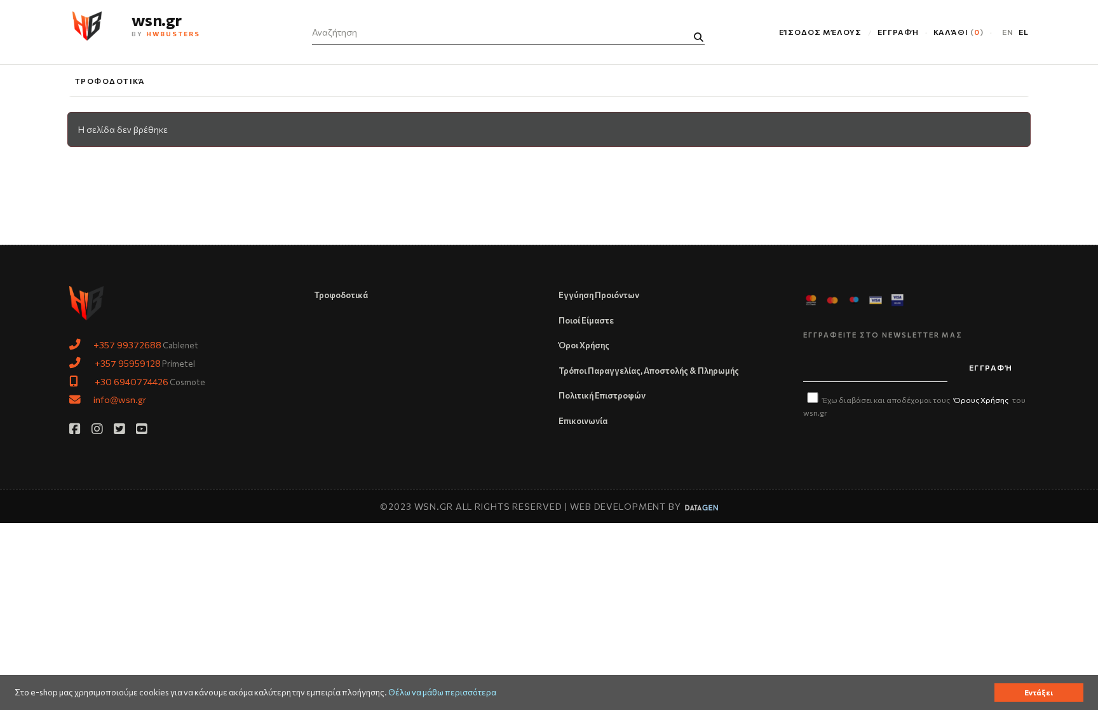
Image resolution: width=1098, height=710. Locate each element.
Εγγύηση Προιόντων (599, 295)
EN (1007, 31)
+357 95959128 (128, 363)
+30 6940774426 (131, 381)
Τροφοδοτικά (110, 80)
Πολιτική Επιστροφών (602, 395)
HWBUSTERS (173, 34)
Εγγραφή (898, 31)
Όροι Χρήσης (584, 345)
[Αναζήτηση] (699, 37)
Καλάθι (956, 31)
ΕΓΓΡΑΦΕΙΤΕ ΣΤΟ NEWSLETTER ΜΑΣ (883, 335)
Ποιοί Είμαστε (586, 320)
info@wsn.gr (119, 399)
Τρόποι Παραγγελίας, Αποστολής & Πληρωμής (649, 370)
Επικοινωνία (583, 421)
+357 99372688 (127, 344)
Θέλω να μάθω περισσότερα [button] (442, 692)
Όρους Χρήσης (981, 399)
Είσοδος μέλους (820, 31)
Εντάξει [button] (1038, 692)
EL (1024, 31)
